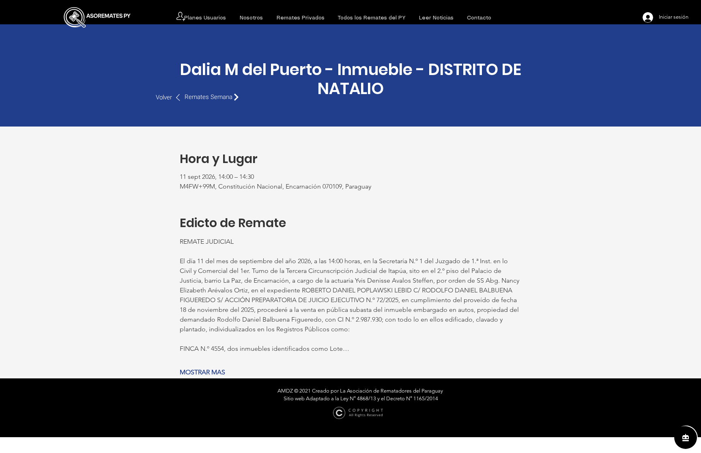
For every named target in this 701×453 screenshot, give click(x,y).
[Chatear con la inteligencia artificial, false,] (685, 437)
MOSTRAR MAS (202, 372)
